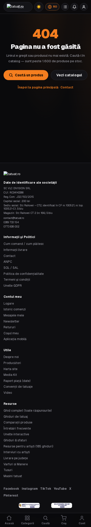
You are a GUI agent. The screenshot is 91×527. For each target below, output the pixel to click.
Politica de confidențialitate (24, 274)
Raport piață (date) (17, 381)
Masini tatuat (13, 476)
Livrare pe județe (16, 458)
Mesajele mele (14, 315)
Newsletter (11, 321)
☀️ (38, 6)
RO (55, 6)
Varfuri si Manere (16, 464)
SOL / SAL (11, 268)
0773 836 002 (11, 226)
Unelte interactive (16, 434)
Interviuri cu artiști (17, 452)
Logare (9, 303)
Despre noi (11, 357)
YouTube (60, 488)
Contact (66, 87)
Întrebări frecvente (17, 428)
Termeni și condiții (17, 279)
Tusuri (8, 470)
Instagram (30, 488)
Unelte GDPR (13, 285)
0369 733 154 (11, 222)
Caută (45, 523)
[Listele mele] (65, 7)
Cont (82, 523)
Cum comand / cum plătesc (24, 244)
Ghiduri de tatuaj (16, 416)
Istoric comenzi (15, 309)
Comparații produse (18, 422)
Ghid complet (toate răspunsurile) (28, 410)
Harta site (10, 369)
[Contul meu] (83, 7)
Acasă (9, 523)
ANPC (8, 262)
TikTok (45, 488)
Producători (12, 363)
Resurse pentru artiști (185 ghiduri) (28, 446)
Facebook (11, 488)
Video (8, 392)
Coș (63, 523)
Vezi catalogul (69, 75)
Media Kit (10, 375)
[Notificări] (74, 7)
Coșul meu (11, 333)
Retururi (9, 327)
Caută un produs (29, 75)
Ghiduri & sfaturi (15, 440)
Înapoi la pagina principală (38, 87)
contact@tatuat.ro (14, 218)
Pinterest (11, 495)
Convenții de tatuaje (18, 386)
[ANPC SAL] (29, 505)
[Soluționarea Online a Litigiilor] (62, 505)
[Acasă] (15, 7)
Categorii (27, 523)
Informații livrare (15, 250)
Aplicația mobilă (15, 339)
